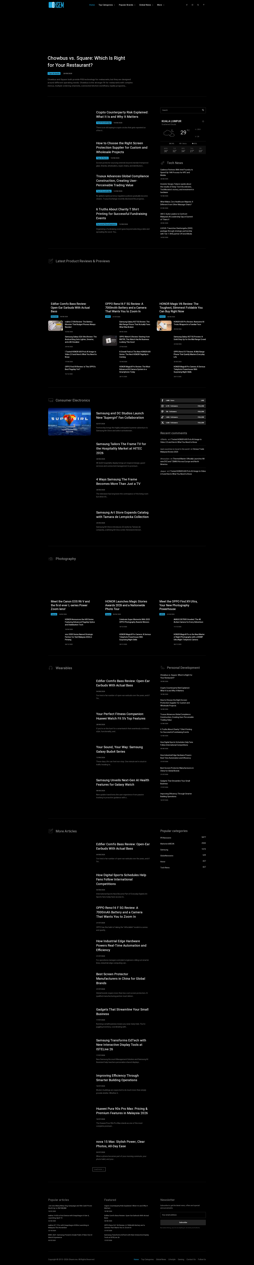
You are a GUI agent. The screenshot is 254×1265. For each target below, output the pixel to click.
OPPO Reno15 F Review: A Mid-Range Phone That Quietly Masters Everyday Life (189, 354)
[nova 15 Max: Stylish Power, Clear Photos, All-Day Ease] (69, 1150)
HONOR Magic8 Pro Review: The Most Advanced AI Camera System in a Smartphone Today (134, 369)
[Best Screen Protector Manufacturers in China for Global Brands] (201, 770)
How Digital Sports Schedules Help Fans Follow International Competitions (176, 743)
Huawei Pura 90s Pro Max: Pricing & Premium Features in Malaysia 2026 (122, 1111)
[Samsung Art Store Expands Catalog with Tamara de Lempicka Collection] (69, 521)
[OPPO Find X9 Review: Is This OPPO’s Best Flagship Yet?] (55, 370)
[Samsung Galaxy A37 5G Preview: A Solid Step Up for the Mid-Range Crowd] (164, 341)
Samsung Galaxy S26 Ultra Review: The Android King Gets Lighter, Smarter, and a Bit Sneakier (81, 339)
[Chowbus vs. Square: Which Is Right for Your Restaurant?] (127, 49)
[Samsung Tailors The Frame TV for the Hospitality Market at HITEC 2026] (69, 455)
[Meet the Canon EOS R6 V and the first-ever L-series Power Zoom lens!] (72, 590)
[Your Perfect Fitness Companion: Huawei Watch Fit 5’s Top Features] (69, 722)
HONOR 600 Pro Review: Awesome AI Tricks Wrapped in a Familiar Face (189, 323)
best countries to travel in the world (174, 449)
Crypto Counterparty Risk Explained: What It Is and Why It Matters (122, 114)
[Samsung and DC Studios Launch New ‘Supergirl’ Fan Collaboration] (69, 422)
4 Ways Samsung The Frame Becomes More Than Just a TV (118, 481)
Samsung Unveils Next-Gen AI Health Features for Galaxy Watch (122, 782)
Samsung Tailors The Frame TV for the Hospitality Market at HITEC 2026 (121, 448)
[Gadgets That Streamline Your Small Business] (201, 783)
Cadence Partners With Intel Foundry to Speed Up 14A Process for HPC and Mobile (176, 172)
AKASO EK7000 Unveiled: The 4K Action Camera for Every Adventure (188, 620)
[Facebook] (187, 5)
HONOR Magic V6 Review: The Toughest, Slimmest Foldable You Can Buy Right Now (181, 308)
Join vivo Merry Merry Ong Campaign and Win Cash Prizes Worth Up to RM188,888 (70, 1206)
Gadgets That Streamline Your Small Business (122, 1011)
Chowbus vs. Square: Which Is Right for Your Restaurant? (86, 62)
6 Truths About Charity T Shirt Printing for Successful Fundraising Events (121, 214)
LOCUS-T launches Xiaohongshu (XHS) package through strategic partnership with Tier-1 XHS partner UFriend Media (176, 231)
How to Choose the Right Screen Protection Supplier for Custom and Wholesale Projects (122, 147)
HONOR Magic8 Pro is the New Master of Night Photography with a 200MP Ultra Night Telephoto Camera (189, 637)
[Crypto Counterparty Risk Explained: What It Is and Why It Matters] (69, 121)
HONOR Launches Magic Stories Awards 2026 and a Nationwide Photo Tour (126, 605)
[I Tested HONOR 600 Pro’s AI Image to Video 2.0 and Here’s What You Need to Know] (55, 355)
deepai (163, 471)
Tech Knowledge (104, 123)
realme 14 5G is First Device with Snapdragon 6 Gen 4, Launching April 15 (68, 1216)
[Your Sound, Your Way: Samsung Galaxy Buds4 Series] (69, 755)
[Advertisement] (183, 500)
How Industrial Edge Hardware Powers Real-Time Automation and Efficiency (175, 756)
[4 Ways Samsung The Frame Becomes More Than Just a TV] (69, 488)
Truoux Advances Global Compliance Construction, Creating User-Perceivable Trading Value (122, 180)
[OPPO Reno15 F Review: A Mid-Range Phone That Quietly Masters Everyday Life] (164, 355)
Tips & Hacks (54, 73)
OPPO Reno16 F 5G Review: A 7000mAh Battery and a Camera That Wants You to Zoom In (125, 308)
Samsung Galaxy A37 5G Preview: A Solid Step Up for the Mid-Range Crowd (190, 338)
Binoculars (164, 458)
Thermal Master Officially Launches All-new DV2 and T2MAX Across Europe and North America (182, 461)
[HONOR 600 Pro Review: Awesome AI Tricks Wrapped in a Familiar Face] (164, 326)
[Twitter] (198, 5)
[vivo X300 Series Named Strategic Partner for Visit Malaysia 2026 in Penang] (55, 638)
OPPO (108, 317)
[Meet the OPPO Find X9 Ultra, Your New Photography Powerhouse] (181, 590)
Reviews (54, 317)
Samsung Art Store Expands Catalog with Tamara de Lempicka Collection (122, 514)
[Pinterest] (203, 5)
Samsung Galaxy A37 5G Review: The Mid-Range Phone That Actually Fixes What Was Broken (134, 324)
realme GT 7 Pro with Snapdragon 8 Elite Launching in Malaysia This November (68, 1226)
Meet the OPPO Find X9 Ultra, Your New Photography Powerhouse (178, 605)
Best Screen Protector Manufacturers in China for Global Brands (177, 769)
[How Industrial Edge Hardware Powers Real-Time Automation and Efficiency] (201, 758)
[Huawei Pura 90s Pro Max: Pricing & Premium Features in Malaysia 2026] (69, 1117)
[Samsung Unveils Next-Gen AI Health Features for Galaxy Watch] (69, 789)
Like (202, 400)
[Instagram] (192, 5)
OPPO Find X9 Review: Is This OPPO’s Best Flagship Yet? (80, 368)
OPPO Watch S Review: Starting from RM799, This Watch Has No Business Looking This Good (134, 339)
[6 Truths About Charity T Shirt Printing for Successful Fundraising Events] (69, 220)
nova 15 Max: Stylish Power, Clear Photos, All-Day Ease (120, 1144)
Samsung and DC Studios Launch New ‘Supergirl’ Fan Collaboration (120, 415)
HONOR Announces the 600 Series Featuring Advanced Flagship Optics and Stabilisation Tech (80, 622)
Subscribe (183, 1222)
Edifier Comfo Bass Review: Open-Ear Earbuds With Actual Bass (70, 308)
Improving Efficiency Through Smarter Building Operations (176, 795)
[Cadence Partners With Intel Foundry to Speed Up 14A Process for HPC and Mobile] (201, 173)
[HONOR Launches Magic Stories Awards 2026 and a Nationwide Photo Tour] (127, 590)
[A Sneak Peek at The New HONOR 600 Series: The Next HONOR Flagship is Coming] (110, 355)
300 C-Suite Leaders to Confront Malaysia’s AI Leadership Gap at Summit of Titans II (176, 217)
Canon (53, 614)
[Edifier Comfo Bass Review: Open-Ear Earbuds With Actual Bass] (72, 293)
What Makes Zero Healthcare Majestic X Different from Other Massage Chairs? (176, 203)
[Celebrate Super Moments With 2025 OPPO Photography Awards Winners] (110, 623)
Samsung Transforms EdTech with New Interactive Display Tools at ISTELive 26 (121, 1045)
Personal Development (106, 224)
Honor (162, 317)
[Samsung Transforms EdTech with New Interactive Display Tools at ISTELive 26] (69, 1051)
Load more (98, 1169)
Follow (201, 406)
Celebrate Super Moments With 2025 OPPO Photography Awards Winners (134, 620)
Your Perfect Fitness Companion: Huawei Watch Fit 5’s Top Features (120, 716)
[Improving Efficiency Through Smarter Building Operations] (201, 796)
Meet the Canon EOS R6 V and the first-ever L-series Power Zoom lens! (70, 605)
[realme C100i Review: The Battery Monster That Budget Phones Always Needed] (55, 326)
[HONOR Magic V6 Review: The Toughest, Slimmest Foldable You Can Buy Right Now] (181, 293)
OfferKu (163, 439)
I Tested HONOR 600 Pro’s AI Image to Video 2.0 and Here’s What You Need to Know (81, 354)
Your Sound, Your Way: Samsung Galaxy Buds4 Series (119, 749)
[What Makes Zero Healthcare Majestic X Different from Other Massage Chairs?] (201, 204)
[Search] (203, 110)
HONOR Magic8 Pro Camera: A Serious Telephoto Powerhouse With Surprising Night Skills (189, 369)
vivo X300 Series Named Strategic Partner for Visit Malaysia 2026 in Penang (79, 637)
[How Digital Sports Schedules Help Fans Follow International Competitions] (201, 745)
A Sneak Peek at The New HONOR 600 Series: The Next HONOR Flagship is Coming (135, 354)
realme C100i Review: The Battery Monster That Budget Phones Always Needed (80, 324)
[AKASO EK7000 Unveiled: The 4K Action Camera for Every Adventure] (164, 623)
